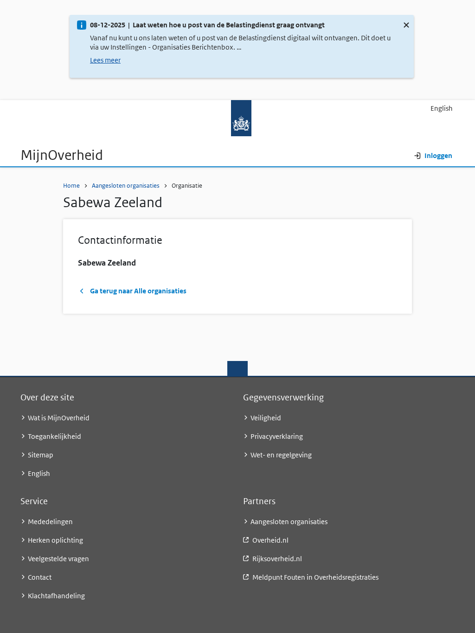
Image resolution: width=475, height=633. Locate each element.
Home (71, 186)
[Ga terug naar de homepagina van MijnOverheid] (237, 118)
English (441, 108)
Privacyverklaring (276, 436)
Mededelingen (50, 521)
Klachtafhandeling (56, 595)
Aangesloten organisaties (126, 186)
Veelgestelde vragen (58, 558)
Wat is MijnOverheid (59, 417)
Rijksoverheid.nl (277, 558)
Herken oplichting (55, 540)
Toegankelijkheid (54, 436)
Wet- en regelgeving (281, 454)
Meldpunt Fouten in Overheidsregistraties (315, 577)
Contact (39, 577)
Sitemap (40, 454)
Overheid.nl (270, 540)
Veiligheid (265, 417)
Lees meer (105, 60)
